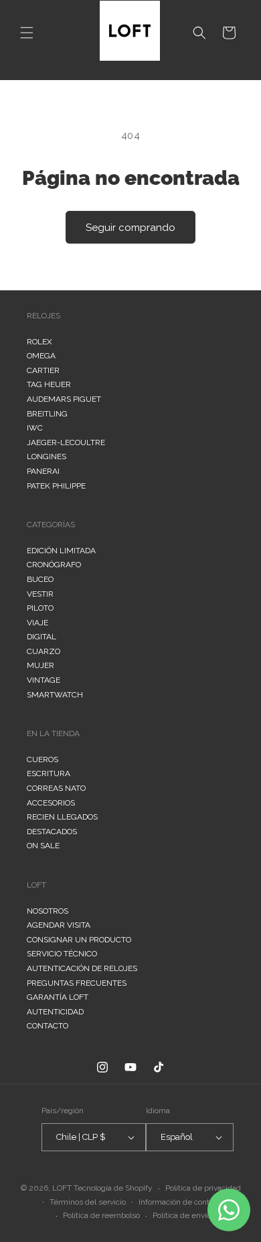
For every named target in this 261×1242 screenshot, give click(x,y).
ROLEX (39, 341)
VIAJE (37, 622)
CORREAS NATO (56, 788)
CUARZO (43, 651)
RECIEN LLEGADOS (62, 817)
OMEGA (41, 355)
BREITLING (47, 413)
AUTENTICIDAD (55, 1011)
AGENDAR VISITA (58, 925)
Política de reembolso (101, 1215)
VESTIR (40, 594)
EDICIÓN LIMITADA (61, 550)
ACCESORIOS (51, 803)
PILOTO (40, 608)
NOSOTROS (47, 911)
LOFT (62, 1188)
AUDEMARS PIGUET (64, 399)
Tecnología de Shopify (113, 1188)
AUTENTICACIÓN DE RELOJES (82, 968)
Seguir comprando (130, 228)
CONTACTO (47, 1025)
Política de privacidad (203, 1188)
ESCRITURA (48, 773)
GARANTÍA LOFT (57, 997)
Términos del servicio (88, 1202)
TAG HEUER (49, 384)
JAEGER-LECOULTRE (66, 442)
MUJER (40, 665)
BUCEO (40, 579)
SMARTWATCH (55, 694)
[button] (26, 32)
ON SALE (43, 845)
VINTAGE (43, 680)
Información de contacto (181, 1202)
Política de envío (182, 1215)
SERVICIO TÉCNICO (62, 953)
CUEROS (42, 759)
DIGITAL (41, 636)
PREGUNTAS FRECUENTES (76, 983)
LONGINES (46, 456)
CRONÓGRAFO (54, 564)
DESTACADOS (52, 831)
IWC (35, 427)
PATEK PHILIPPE (56, 486)
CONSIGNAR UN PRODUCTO (79, 939)
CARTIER (43, 370)
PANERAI (43, 471)
